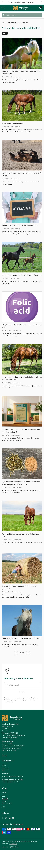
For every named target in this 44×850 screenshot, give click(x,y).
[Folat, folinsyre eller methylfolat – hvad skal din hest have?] (22, 306)
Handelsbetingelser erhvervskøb (12, 779)
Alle (4, 33)
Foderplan (5, 798)
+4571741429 (13, 733)
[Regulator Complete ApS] (21, 8)
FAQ (3, 771)
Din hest (4, 801)
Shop (3, 795)
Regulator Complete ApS (22, 841)
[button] (40, 8)
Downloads (5, 773)
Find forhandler (7, 804)
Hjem (3, 22)
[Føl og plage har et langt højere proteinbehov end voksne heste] (22, 53)
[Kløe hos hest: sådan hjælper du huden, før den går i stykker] (22, 155)
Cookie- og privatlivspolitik (10, 782)
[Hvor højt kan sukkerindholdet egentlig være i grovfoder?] (22, 568)
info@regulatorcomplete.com (15, 735)
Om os (4, 765)
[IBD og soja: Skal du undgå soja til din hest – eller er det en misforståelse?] (22, 359)
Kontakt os (5, 768)
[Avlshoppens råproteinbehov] (22, 105)
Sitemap (4, 755)
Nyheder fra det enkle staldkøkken (18, 22)
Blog (3, 807)
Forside (4, 793)
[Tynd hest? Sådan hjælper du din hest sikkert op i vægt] (22, 516)
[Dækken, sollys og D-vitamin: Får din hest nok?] (22, 207)
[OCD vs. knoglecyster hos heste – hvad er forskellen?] (22, 257)
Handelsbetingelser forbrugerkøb (12, 776)
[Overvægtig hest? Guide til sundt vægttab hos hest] (22, 620)
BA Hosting (13, 843)
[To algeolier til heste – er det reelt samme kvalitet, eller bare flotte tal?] (22, 411)
